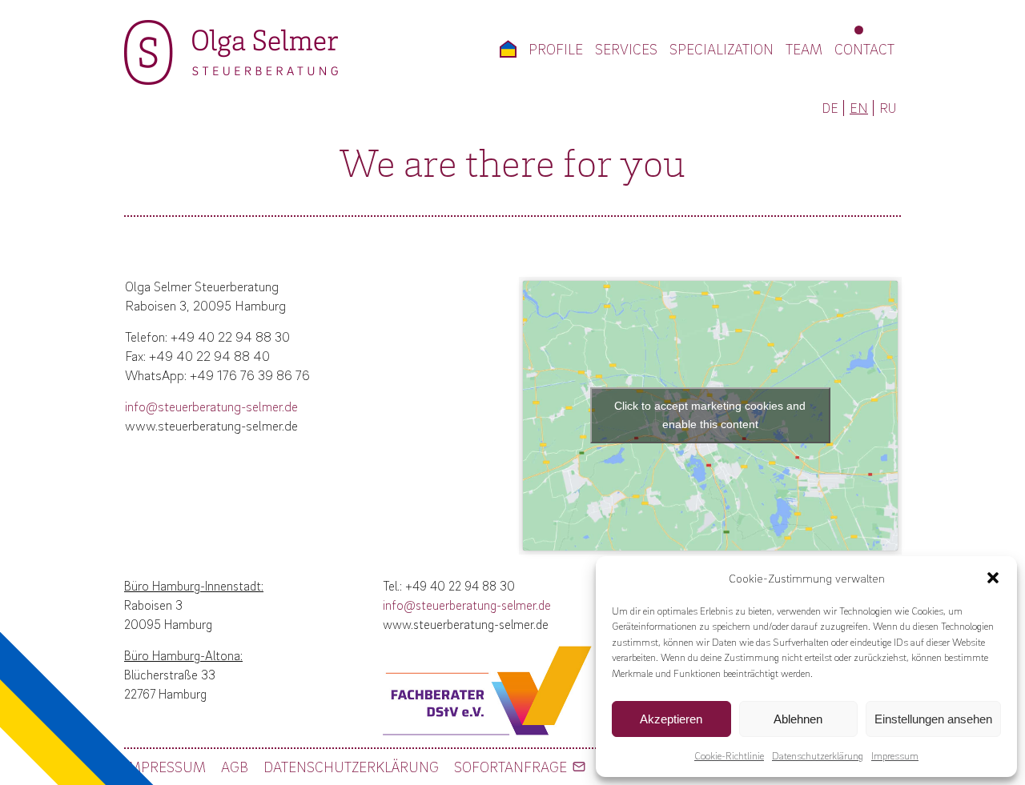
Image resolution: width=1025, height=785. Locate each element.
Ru (887, 108)
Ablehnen (798, 719)
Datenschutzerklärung (817, 755)
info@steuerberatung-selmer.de (211, 407)
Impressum (894, 755)
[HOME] (508, 49)
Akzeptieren (671, 719)
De (830, 108)
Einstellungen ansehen (933, 719)
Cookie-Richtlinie (729, 755)
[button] (993, 578)
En (859, 108)
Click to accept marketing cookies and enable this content (710, 415)
